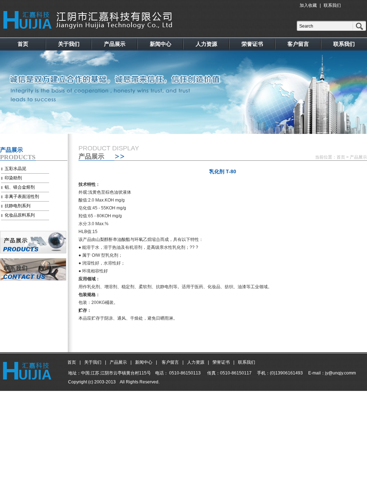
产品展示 (114, 44)
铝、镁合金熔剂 (20, 187)
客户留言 (298, 44)
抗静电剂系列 (17, 205)
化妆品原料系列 (20, 215)
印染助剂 (13, 177)
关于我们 (69, 44)
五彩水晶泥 (15, 168)
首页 (23, 44)
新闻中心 (160, 44)
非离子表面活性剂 (22, 196)
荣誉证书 (252, 44)
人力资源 (206, 44)
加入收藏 (308, 5)
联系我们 (332, 5)
